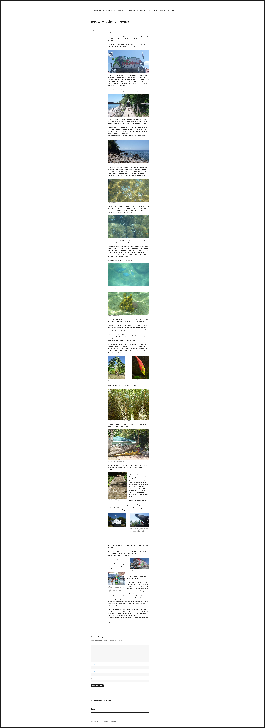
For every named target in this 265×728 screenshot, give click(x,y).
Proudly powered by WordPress (110, 721)
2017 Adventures (118, 10)
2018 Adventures (107, 10)
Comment (94, 644)
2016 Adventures (130, 10)
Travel (102, 30)
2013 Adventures (164, 10)
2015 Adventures (141, 10)
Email (93, 671)
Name (93, 664)
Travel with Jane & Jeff (96, 721)
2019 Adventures (96, 10)
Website (93, 678)
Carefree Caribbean (95, 30)
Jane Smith (93, 27)
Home (172, 10)
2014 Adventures (152, 10)
